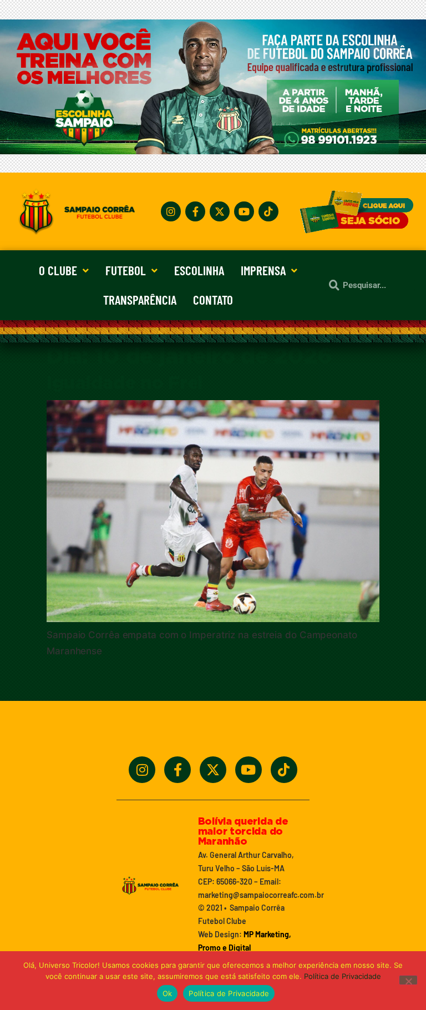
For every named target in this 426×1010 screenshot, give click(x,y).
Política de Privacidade (342, 976)
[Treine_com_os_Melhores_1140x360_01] (213, 150)
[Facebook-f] (195, 211)
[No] (408, 980)
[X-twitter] (220, 211)
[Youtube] (244, 211)
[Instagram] (171, 211)
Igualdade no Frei (125, 383)
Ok (168, 993)
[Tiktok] (268, 211)
